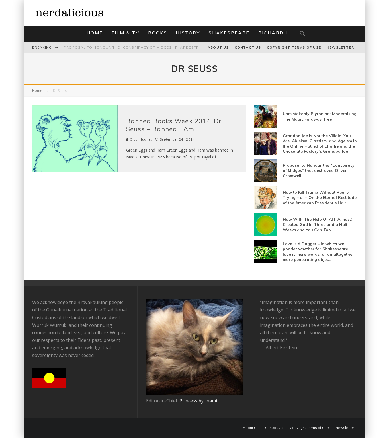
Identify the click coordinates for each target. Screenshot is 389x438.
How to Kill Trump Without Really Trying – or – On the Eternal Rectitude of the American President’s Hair (320, 197)
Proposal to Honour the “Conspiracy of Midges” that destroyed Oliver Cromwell (156, 47)
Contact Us (248, 47)
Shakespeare (228, 33)
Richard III (274, 33)
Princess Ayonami (198, 401)
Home (95, 33)
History (188, 33)
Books (157, 33)
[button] (302, 34)
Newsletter (340, 47)
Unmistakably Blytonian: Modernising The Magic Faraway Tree (320, 116)
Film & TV (126, 33)
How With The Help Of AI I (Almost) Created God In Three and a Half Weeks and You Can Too (318, 224)
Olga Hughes (140, 139)
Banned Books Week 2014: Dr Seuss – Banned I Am (174, 125)
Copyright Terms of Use (294, 47)
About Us (218, 47)
